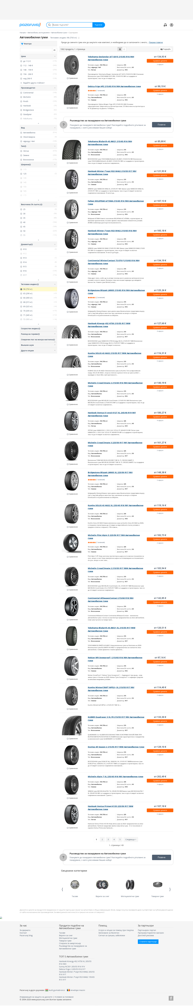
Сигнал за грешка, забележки (111, 935)
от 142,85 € (160, 598)
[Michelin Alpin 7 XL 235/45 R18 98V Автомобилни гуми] (73, 785)
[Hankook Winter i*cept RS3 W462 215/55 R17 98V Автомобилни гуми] (73, 179)
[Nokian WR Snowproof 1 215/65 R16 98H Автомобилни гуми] (73, 666)
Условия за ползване (64, 997)
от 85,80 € (160, 141)
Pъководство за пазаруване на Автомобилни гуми (98, 120)
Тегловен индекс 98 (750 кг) (63, 37)
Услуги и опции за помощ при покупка (116, 930)
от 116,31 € (160, 353)
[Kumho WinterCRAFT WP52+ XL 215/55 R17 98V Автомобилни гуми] (73, 696)
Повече (161, 124)
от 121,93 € (160, 171)
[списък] (120, 49)
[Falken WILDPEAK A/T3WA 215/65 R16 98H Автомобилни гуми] (73, 209)
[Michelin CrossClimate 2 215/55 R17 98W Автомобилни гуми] (73, 576)
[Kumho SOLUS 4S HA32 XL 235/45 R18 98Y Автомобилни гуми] (73, 514)
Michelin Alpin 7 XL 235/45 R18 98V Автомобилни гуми (115, 776)
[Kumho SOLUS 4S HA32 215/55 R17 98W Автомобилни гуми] (73, 361)
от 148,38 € (160, 472)
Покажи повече (156, 42)
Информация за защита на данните (36, 997)
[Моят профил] (171, 24)
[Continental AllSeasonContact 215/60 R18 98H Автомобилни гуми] (73, 606)
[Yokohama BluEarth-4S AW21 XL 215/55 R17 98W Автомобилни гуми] (73, 636)
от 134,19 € (160, 260)
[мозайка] (124, 49)
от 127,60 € (160, 323)
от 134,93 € (160, 56)
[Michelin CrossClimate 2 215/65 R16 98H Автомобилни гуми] (73, 391)
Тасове (75, 896)
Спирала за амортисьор (70, 943)
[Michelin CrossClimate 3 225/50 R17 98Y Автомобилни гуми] (73, 451)
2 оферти (160, 64)
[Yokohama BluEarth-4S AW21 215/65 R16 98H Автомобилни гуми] (73, 150)
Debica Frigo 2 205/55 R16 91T (72, 969)
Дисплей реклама (146, 935)
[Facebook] (171, 998)
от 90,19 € (160, 86)
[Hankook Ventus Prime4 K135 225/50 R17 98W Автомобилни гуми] (73, 814)
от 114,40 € (160, 687)
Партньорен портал (147, 930)
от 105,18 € (160, 230)
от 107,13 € (160, 200)
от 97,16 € (160, 657)
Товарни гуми (157, 896)
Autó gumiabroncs (57, 990)
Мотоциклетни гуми (130, 896)
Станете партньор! (148, 941)
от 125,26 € (160, 290)
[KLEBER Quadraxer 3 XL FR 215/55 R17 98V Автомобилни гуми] (73, 725)
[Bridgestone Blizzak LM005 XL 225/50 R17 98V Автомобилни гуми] (73, 481)
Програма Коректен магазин (151, 933)
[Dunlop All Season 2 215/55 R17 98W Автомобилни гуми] (73, 755)
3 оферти (160, 149)
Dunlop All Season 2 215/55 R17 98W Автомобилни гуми (116, 746)
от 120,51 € (160, 627)
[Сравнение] (165, 24)
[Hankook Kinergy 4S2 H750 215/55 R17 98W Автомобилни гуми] (73, 332)
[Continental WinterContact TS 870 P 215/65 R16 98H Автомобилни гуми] (73, 269)
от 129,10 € (160, 746)
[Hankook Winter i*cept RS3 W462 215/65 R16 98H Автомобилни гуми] (73, 239)
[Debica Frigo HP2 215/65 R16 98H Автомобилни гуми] (73, 95)
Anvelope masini (78, 990)
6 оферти (160, 179)
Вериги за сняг (102, 896)
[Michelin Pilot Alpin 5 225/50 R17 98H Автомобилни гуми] (73, 543)
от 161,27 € (160, 442)
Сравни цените (160, 60)
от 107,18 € (160, 806)
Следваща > (130, 839)
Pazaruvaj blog (26, 935)
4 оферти (160, 331)
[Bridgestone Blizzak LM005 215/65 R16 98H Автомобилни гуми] (73, 298)
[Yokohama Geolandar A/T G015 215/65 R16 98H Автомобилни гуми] (73, 65)
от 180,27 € (160, 412)
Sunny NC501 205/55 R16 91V (72, 966)
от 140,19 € (160, 382)
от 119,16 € (160, 505)
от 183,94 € (160, 568)
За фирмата (25, 930)
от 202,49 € (160, 776)
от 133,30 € (160, 717)
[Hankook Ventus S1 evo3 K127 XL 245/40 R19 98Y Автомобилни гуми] (73, 421)
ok (54, 50)
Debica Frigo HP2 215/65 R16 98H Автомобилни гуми (114, 86)
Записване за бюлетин (108, 933)
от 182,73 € (160, 535)
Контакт (23, 933)
